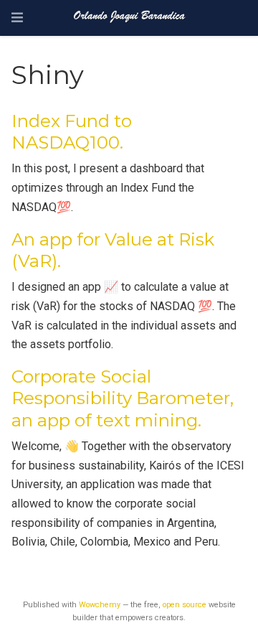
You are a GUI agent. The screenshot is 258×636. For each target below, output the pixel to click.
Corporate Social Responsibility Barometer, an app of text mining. (122, 398)
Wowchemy (99, 604)
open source (184, 604)
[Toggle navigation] (17, 17)
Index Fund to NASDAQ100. (71, 132)
